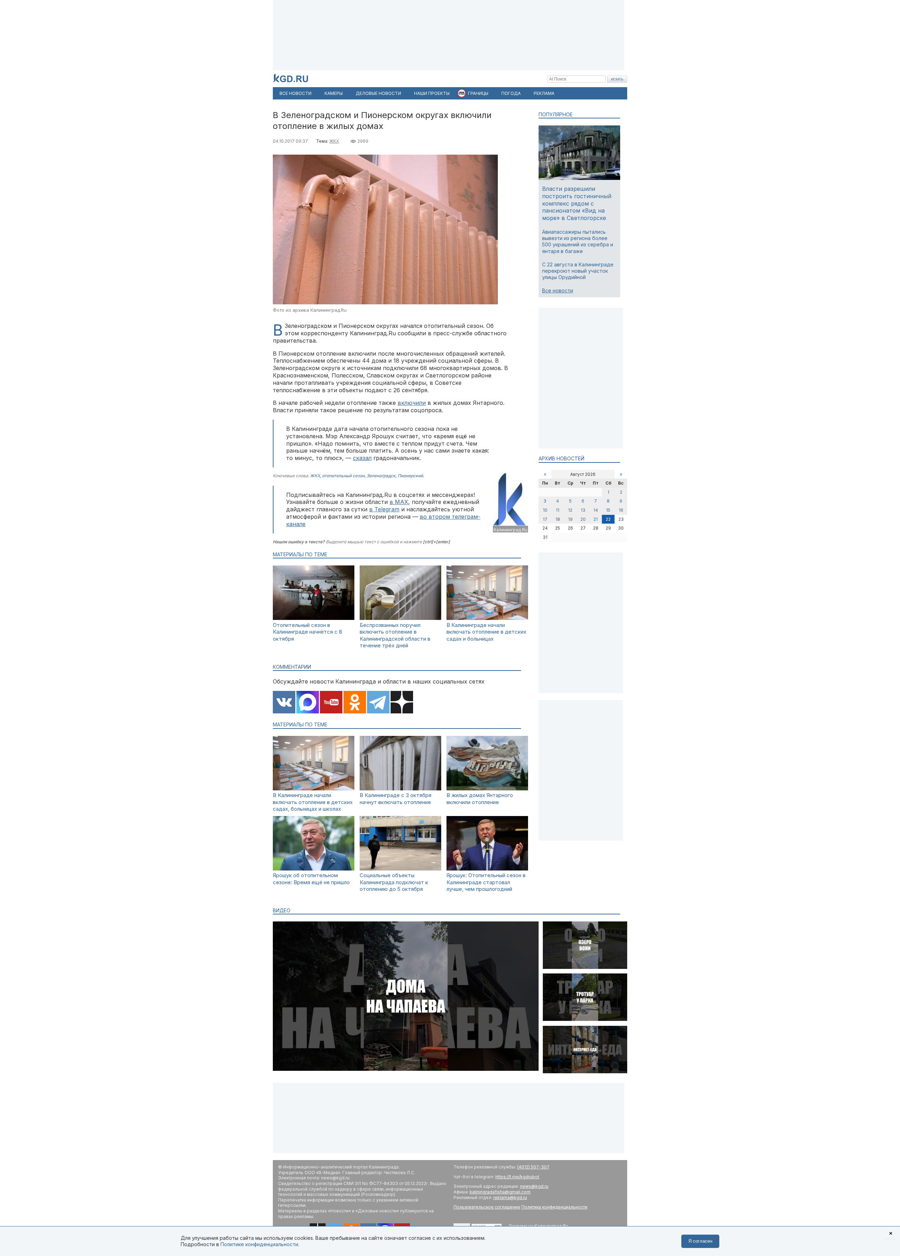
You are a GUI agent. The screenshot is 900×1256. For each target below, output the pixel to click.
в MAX (399, 501)
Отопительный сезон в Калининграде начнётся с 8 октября (307, 632)
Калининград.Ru (510, 529)
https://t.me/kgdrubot (517, 1176)
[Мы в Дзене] (402, 703)
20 (583, 519)
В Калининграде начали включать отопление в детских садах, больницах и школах (313, 802)
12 (570, 510)
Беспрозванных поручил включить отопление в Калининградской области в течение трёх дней (395, 635)
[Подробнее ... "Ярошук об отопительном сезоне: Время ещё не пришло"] (313, 868)
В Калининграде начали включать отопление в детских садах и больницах (486, 632)
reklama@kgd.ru (510, 1197)
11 (557, 510)
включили (412, 402)
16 (621, 510)
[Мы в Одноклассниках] (354, 703)
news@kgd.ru (534, 1186)
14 (595, 510)
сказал (362, 457)
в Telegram (384, 509)
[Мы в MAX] (307, 703)
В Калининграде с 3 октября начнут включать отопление (395, 798)
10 (545, 510)
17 (545, 519)
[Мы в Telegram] (378, 703)
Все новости (557, 290)
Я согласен (700, 1241)
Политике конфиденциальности (259, 1244)
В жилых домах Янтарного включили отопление (479, 798)
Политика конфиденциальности (554, 1207)
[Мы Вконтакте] (284, 703)
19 (570, 519)
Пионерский (410, 475)
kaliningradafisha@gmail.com (500, 1192)
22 (608, 519)
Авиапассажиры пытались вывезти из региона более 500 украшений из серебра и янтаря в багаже (577, 241)
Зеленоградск (381, 475)
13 (583, 510)
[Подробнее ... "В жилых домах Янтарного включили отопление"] (487, 788)
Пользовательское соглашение (487, 1207)
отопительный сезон (343, 475)
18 (557, 519)
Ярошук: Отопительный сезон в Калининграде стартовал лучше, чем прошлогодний (486, 882)
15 (608, 510)
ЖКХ (334, 141)
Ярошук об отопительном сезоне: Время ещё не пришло (311, 879)
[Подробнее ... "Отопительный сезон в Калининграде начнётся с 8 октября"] (313, 618)
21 (595, 519)
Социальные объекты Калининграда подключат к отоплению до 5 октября (394, 882)
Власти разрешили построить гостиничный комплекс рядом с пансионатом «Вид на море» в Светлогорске (576, 203)
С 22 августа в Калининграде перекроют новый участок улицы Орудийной (577, 270)
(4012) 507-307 (533, 1167)
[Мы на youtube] (331, 703)
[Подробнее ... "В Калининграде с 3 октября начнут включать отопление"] (400, 788)
